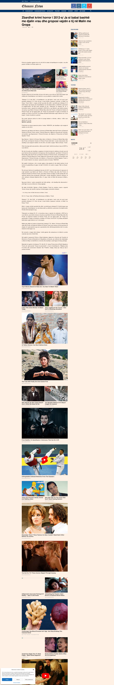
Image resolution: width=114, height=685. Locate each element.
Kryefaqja (23, 14)
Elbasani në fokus (40, 11)
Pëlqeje (73, 4)
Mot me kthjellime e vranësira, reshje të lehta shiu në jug (85, 123)
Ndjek (79, 4)
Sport (76, 11)
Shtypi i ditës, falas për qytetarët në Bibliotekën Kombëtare (84, 108)
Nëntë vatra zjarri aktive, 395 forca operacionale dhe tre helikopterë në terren (85, 131)
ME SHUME (82, 11)
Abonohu (89, 4)
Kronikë (70, 11)
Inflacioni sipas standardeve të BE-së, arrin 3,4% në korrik (85, 42)
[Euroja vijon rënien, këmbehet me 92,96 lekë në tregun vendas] (74, 77)
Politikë (57, 11)
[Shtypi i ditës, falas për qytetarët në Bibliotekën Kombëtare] (74, 108)
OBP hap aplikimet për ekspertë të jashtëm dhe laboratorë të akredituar (83, 34)
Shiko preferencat (29, 679)
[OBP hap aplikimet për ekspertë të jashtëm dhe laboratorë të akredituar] (74, 35)
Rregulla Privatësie (16, 682)
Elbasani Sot (29, 11)
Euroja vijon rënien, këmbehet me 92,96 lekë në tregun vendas (84, 77)
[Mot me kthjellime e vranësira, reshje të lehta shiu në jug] (74, 124)
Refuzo (18, 679)
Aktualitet (50, 11)
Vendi (73, 85)
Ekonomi (63, 11)
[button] (33, 669)
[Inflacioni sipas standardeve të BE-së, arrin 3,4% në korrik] (74, 43)
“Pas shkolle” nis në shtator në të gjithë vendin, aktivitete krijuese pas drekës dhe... (85, 115)
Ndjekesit (84, 4)
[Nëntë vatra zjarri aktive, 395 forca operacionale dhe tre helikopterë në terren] (74, 132)
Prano (7, 679)
